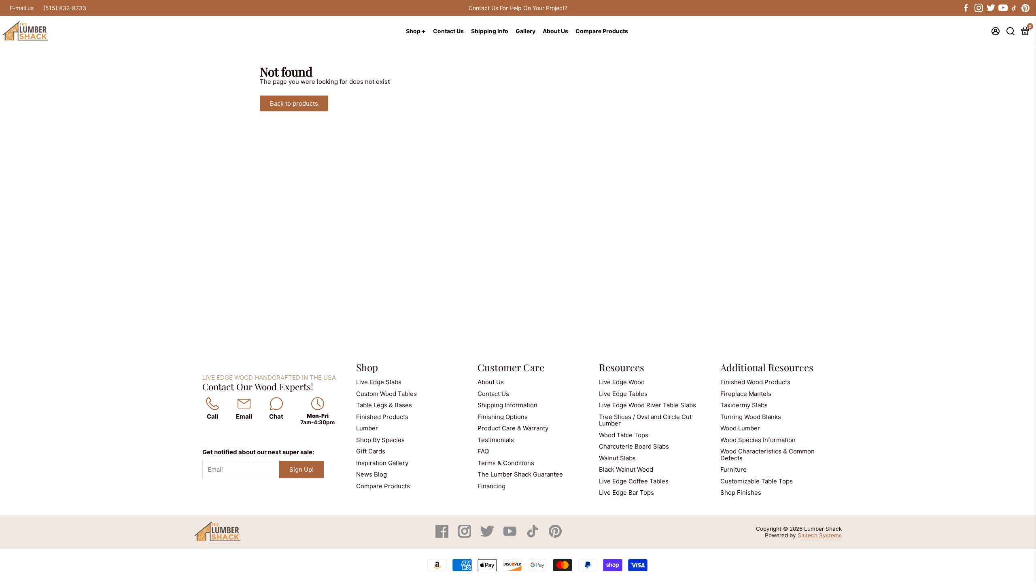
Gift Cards (370, 451)
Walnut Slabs (617, 458)
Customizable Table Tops (756, 481)
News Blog (371, 474)
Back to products (294, 103)
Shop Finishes (740, 492)
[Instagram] (465, 535)
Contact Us (448, 31)
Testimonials (496, 440)
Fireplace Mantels (745, 394)
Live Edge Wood (622, 382)
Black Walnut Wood (626, 469)
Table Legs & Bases (384, 405)
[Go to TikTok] (1014, 8)
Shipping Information (507, 405)
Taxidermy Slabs (744, 405)
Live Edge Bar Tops (626, 492)
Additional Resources (766, 367)
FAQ (483, 451)
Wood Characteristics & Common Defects (767, 454)
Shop (367, 367)
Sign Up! (301, 469)
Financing (491, 486)
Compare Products (601, 31)
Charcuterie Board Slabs (634, 446)
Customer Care (511, 367)
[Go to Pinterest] (1025, 8)
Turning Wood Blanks (750, 417)
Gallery (525, 31)
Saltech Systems (820, 535)
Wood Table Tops (623, 435)
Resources (621, 367)
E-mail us (22, 7)
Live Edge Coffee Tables (634, 481)
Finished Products (382, 417)
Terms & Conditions (506, 463)
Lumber (367, 428)
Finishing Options (503, 417)
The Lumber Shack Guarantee (520, 474)
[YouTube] (510, 535)
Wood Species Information (758, 440)
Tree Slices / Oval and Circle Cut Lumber (645, 420)
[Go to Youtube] (1002, 8)
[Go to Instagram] (978, 8)
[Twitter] (488, 535)
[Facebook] (442, 535)
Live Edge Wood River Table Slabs (647, 405)
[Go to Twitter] (990, 8)
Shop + (416, 31)
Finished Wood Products (755, 382)
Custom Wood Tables (386, 394)
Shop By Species (380, 440)
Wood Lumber (740, 428)
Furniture (733, 469)
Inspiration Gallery (382, 463)
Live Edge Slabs (378, 382)
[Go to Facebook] (966, 8)
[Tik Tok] (533, 535)
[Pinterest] (555, 535)
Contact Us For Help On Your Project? (518, 7)
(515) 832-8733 (64, 7)
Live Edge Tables (623, 394)
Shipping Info (489, 31)
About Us (555, 31)
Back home (356, 103)
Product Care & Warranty (513, 428)
